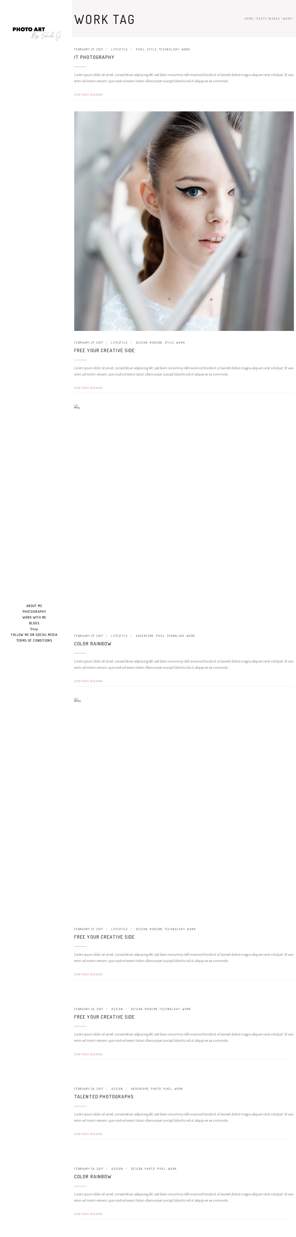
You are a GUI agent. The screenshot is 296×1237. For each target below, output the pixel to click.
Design (142, 342)
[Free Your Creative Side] (184, 221)
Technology (169, 49)
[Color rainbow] (184, 514)
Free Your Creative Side (104, 350)
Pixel (140, 49)
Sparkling (175, 636)
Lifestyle (119, 49)
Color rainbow (93, 643)
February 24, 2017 (89, 1009)
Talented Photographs (104, 1096)
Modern (156, 342)
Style (152, 49)
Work (186, 49)
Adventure (145, 636)
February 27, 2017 (88, 49)
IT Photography (94, 57)
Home (249, 18)
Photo (156, 1088)
